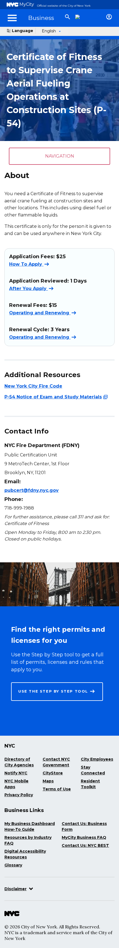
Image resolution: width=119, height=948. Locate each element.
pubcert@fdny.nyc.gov (31, 490)
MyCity (26, 4)
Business (41, 17)
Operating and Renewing (40, 312)
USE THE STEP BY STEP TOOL (53, 691)
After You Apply (28, 288)
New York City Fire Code (33, 386)
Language (22, 30)
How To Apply (26, 264)
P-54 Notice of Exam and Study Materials (53, 396)
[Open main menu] (12, 18)
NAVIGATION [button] (59, 156)
